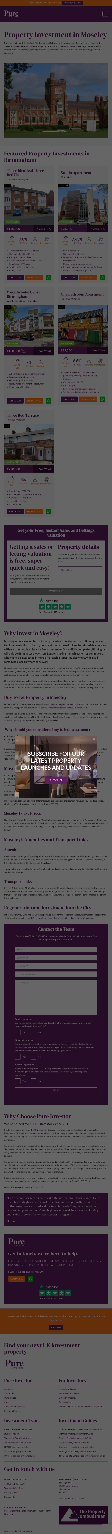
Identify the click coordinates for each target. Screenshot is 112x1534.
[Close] (94, 739)
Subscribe (56, 780)
